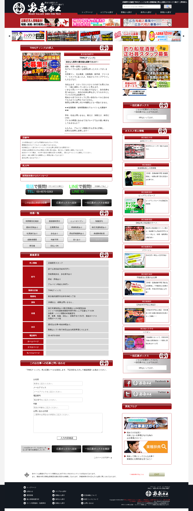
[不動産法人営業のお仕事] (134, 95)
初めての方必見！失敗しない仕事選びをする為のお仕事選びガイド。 (140, 435)
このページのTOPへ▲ (103, 458)
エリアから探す (106, 12)
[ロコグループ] (96, 41)
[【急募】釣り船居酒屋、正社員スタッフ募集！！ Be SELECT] (146, 80)
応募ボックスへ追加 (66, 202)
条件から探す (146, 12)
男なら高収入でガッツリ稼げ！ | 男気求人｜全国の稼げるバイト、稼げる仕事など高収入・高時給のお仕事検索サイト (147, 500)
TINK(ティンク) (87, 58)
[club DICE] (130, 41)
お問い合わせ (89, 503)
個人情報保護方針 (33, 499)
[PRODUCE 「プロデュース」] (62, 41)
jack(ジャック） (146, 141)
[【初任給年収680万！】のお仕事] (134, 87)
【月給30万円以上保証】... (147, 305)
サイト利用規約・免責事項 (36, 503)
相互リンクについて (91, 499)
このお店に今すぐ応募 (36, 202)
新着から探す (165, 12)
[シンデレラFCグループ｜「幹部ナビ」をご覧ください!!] (28, 41)
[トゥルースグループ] (164, 41)
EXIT (157, 474)
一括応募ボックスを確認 (97, 202)
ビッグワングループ (147, 195)
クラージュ (146, 250)
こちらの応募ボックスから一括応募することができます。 (147, 110)
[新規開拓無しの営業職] (159, 87)
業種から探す (126, 12)
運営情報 (30, 495)
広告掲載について (90, 495)
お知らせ (30, 491)
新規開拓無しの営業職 (147, 168)
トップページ (87, 12)
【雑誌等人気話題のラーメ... (147, 223)
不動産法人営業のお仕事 (147, 277)
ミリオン (146, 332)
